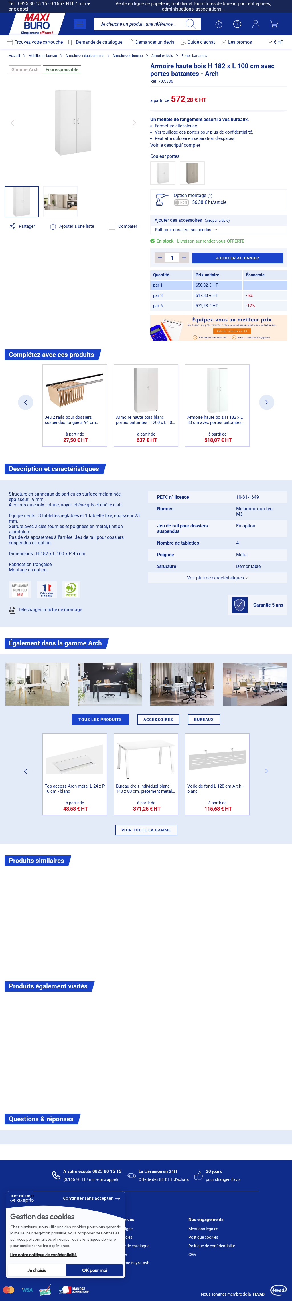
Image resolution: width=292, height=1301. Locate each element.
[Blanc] (162, 173)
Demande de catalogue (129, 1246)
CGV (192, 1254)
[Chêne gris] (192, 173)
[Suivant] (134, 122)
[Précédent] (12, 122)
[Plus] (184, 257)
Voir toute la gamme (146, 830)
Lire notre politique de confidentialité (43, 1254)
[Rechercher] (190, 24)
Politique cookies (203, 1237)
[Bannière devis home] (218, 328)
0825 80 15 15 (32, 3)
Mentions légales (203, 1229)
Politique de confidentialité (211, 1246)
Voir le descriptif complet (175, 145)
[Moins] (160, 257)
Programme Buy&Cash (129, 1263)
